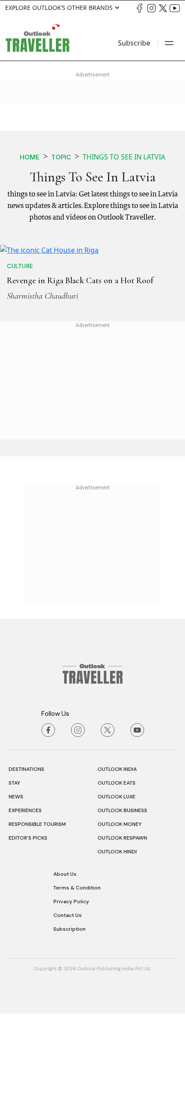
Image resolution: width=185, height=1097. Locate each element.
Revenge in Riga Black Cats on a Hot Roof (80, 364)
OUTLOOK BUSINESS (122, 894)
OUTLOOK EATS (117, 866)
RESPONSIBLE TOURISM (37, 907)
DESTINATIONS (26, 852)
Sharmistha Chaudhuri (42, 380)
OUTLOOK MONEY (120, 907)
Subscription (69, 1012)
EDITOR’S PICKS (28, 921)
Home (30, 157)
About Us (65, 957)
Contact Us (67, 999)
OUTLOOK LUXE (117, 880)
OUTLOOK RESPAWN (122, 921)
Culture (20, 350)
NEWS (16, 880)
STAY (14, 866)
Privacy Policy (71, 985)
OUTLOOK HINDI (117, 935)
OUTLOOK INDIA (117, 852)
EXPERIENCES (25, 894)
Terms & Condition (77, 971)
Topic (61, 157)
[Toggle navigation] (169, 43)
